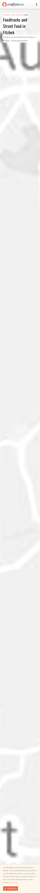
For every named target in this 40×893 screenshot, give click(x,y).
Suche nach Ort (17, 15)
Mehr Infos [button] (13, 882)
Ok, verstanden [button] (10, 888)
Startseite (6, 15)
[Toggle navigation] (36, 5)
